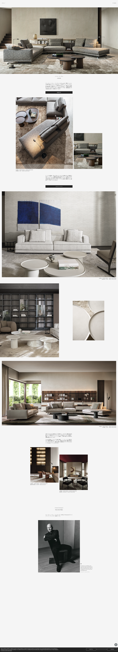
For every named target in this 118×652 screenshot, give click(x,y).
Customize (112, 649)
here (42, 649)
